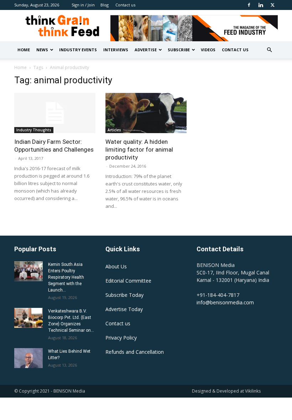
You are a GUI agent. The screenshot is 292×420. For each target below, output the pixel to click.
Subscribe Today (124, 295)
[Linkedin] (260, 5)
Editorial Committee (128, 280)
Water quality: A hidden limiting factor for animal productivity (139, 149)
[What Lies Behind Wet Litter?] (28, 358)
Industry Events (78, 49)
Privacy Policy (121, 337)
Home (23, 49)
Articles (114, 129)
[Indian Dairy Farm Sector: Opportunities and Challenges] (54, 113)
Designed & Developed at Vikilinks (226, 391)
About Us (116, 266)
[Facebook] (249, 5)
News (42, 49)
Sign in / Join (83, 4)
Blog (104, 4)
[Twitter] (272, 5)
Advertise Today (124, 309)
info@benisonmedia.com (225, 302)
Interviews (115, 49)
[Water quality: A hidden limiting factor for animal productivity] (146, 113)
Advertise (146, 49)
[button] (269, 50)
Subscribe (179, 49)
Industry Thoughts (33, 129)
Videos (208, 49)
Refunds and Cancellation (134, 351)
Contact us (125, 4)
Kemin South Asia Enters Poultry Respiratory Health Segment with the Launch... (66, 277)
